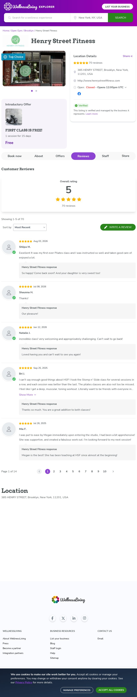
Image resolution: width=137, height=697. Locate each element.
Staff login (55, 648)
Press (6, 643)
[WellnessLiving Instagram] (84, 618)
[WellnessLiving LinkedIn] (74, 618)
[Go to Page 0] (39, 471)
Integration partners (13, 653)
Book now (15, 156)
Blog (52, 643)
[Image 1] (36, 91)
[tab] (14, 156)
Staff (105, 156)
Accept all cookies (111, 690)
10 (104, 471)
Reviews (83, 156)
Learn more (92, 113)
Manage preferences (76, 690)
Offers (60, 156)
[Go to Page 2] (113, 471)
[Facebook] (79, 94)
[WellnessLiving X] (63, 618)
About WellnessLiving (14, 638)
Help (52, 653)
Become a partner (12, 648)
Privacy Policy (23, 682)
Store (125, 156)
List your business (59, 638)
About (38, 156)
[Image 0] (32, 91)
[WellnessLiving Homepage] (68, 599)
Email (100, 638)
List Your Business (117, 6)
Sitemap (54, 658)
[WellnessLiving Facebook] (52, 618)
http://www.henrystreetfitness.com (99, 81)
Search (120, 18)
